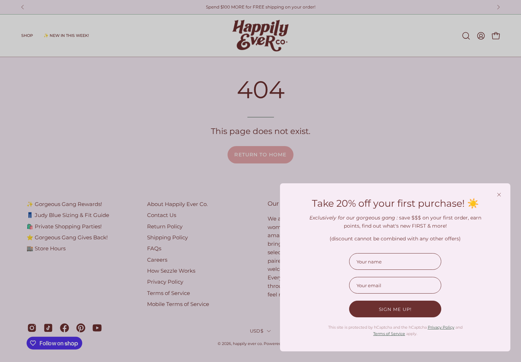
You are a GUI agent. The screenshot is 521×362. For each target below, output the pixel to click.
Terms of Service (389, 333)
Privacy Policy (441, 327)
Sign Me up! (395, 309)
